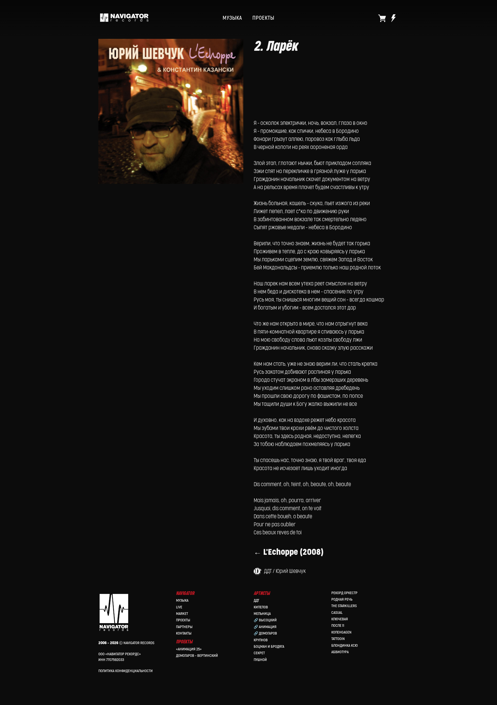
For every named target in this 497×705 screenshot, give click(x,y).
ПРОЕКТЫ (263, 18)
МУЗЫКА (232, 18)
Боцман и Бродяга (269, 647)
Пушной (260, 660)
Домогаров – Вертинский (197, 656)
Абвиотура (340, 652)
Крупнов (261, 640)
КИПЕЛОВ (261, 607)
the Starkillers (344, 606)
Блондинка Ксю (344, 646)
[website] (382, 18)
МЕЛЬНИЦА (262, 614)
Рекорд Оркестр (344, 593)
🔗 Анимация (265, 627)
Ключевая (339, 619)
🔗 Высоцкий (265, 620)
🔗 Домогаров (265, 633)
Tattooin (338, 639)
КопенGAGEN (341, 632)
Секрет (259, 653)
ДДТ (256, 600)
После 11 (337, 626)
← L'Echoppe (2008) (289, 552)
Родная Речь (341, 599)
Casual (336, 613)
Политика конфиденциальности (125, 671)
